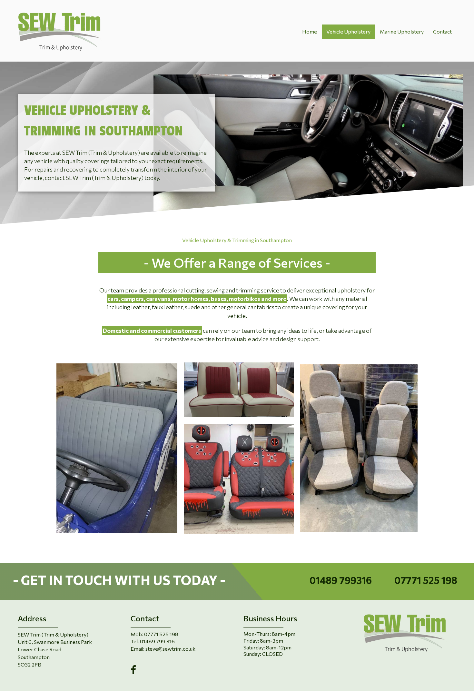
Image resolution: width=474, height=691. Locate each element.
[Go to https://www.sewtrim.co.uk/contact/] (152, 581)
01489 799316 (341, 580)
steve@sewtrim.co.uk (170, 649)
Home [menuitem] (309, 31)
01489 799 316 (157, 641)
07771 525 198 (425, 580)
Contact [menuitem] (442, 31)
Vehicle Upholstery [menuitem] (348, 31)
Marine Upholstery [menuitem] (402, 31)
